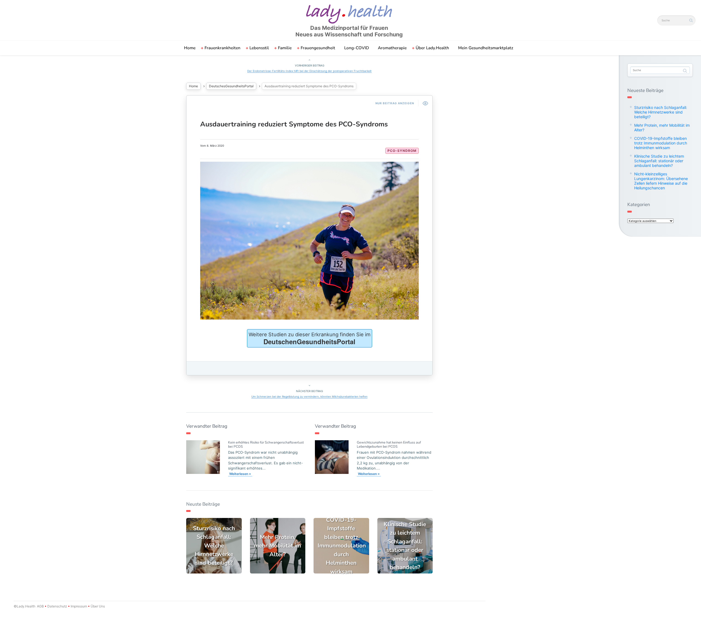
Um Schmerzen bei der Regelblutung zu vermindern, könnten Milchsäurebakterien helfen (309, 396)
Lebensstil (259, 48)
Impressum (79, 606)
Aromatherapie (392, 48)
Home (190, 48)
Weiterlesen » (240, 474)
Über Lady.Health (432, 48)
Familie (285, 48)
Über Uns (97, 606)
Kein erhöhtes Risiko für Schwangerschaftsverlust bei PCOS (266, 444)
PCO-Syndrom (401, 151)
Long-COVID (356, 48)
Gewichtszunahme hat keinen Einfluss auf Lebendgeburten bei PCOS (389, 444)
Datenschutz (57, 606)
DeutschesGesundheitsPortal (231, 86)
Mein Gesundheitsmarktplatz (485, 48)
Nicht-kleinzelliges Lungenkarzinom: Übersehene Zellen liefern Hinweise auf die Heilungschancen (661, 181)
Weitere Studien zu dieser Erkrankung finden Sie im (309, 338)
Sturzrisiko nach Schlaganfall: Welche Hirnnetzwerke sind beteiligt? (660, 112)
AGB (40, 606)
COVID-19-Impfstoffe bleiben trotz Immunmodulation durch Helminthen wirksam (660, 143)
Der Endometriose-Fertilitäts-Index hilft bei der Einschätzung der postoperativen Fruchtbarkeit (309, 71)
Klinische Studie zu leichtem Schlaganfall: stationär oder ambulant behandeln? (659, 161)
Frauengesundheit (318, 48)
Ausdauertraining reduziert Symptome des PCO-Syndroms (294, 124)
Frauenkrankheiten (222, 48)
